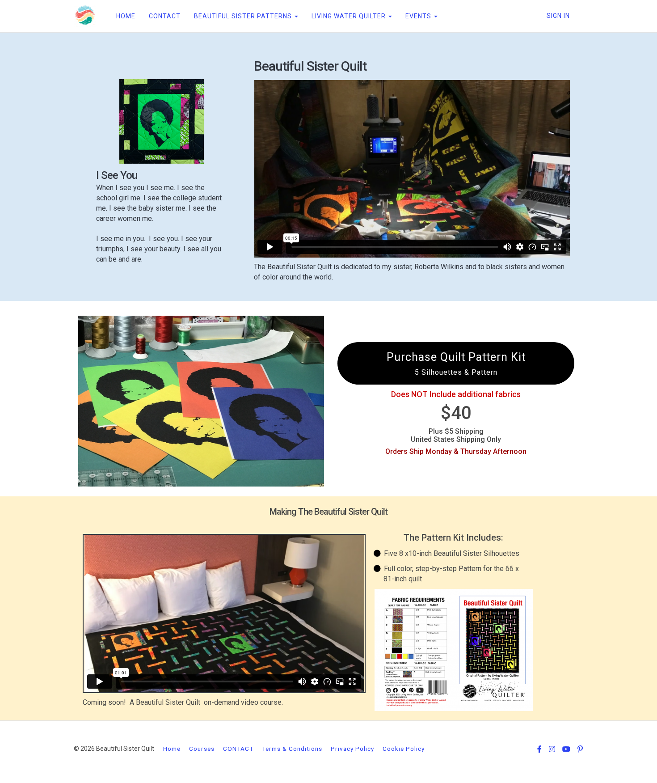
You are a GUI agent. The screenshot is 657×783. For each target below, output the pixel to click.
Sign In (558, 15)
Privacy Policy (352, 748)
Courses (202, 748)
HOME (125, 16)
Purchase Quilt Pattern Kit (456, 364)
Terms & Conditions (292, 748)
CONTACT (165, 16)
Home (172, 748)
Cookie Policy (404, 748)
